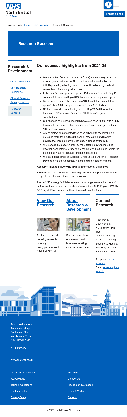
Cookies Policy (19, 391)
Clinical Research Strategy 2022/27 (20, 100)
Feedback (73, 372)
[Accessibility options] (108, 4)
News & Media (76, 391)
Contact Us (74, 378)
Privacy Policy (18, 397)
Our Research (41, 25)
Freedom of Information (80, 385)
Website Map (18, 378)
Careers (72, 397)
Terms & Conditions (21, 385)
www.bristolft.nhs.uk (22, 360)
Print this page (114, 13)
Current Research (20, 81)
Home (27, 25)
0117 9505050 (19, 348)
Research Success (15, 111)
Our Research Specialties (18, 90)
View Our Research (46, 202)
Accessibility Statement (23, 372)
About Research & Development (78, 204)
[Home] (18, 10)
